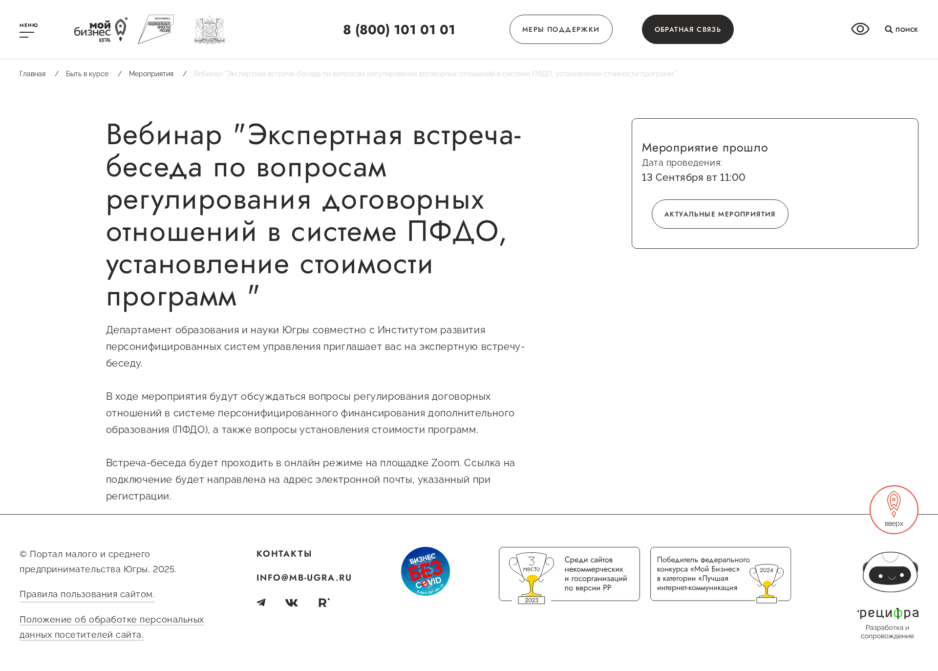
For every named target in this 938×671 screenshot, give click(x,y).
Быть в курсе (94, 74)
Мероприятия (158, 74)
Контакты (284, 553)
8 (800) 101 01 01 (399, 29)
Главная (39, 74)
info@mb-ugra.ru (304, 577)
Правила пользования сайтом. (87, 594)
